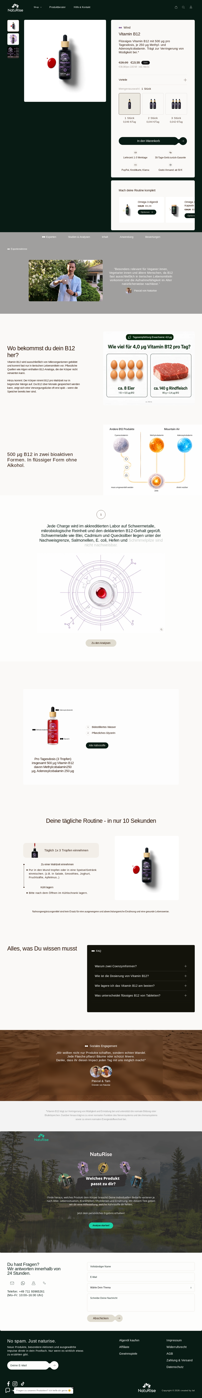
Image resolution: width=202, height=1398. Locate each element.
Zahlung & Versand (180, 1360)
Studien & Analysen (79, 236)
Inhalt (105, 236)
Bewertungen (152, 236)
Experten (51, 236)
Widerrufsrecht (177, 1347)
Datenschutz (175, 1367)
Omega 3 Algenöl (148, 202)
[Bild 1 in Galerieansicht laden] (13, 26)
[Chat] (23, 1283)
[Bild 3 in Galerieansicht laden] (13, 52)
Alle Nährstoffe (97, 745)
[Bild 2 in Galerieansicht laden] (13, 39)
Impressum (174, 1340)
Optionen (145, 212)
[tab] (101, 514)
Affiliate (124, 1347)
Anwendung (126, 236)
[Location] (33, 1283)
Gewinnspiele (128, 1353)
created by (188, 1390)
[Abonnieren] (50, 1365)
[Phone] (44, 1283)
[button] (37, 7)
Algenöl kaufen (129, 1340)
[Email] (12, 1283)
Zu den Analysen (101, 643)
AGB (170, 1353)
